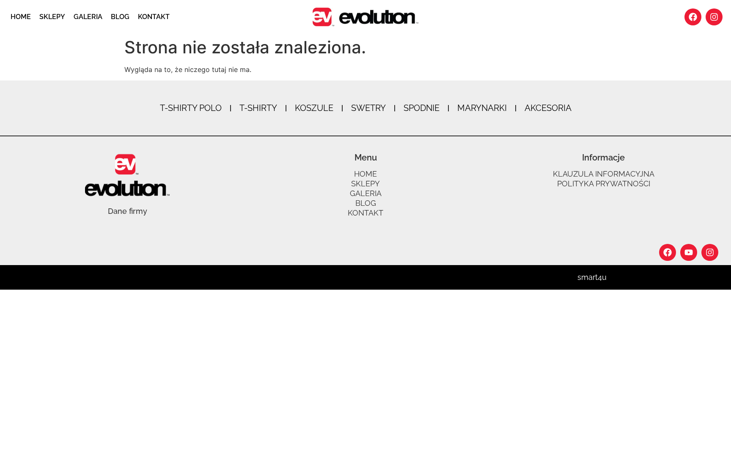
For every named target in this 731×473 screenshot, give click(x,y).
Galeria (88, 17)
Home (21, 17)
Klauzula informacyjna (603, 174)
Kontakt (154, 17)
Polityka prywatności (603, 184)
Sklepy (52, 17)
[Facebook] (692, 16)
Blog (120, 17)
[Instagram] (714, 16)
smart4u (592, 277)
